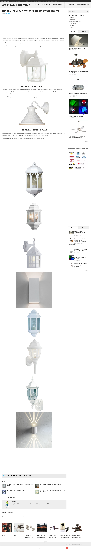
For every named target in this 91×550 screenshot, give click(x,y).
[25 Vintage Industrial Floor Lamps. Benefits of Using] (65, 527)
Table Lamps (71, 25)
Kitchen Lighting (72, 23)
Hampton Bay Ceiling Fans (74, 21)
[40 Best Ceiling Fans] (19, 527)
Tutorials (71, 27)
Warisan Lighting (16, 5)
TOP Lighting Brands (77, 544)
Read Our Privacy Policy (60, 548)
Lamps (37, 4)
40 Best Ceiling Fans (27, 1)
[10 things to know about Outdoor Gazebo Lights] (42, 527)
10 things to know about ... (52, 1)
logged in (11, 517)
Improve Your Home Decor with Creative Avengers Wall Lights (81, 257)
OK (67, 548)
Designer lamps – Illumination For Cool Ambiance (79, 233)
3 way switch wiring (15, 1)
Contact (68, 544)
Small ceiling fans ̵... (39, 1)
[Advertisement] (21, 26)
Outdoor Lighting (83, 4)
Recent (84, 31)
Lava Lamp (71, 17)
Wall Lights (46, 4)
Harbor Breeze (72, 19)
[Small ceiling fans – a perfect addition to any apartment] (30, 527)
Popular (73, 31)
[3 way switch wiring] (7, 527)
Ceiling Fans (70, 4)
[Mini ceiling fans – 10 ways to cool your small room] (77, 527)
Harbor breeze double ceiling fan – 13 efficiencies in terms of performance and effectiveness (78, 71)
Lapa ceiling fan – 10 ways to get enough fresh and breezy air (80, 265)
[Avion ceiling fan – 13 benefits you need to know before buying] (54, 527)
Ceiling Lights (57, 4)
